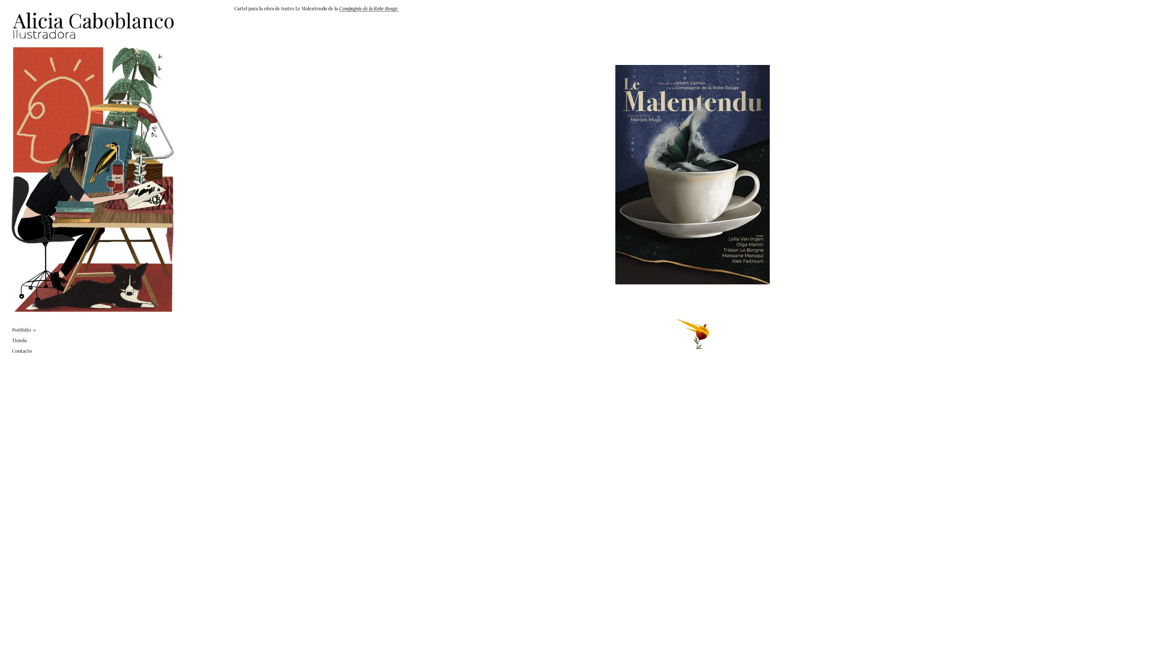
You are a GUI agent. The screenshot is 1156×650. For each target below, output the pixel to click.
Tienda (19, 340)
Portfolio (21, 330)
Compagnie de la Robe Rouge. (368, 8)
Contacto (22, 351)
